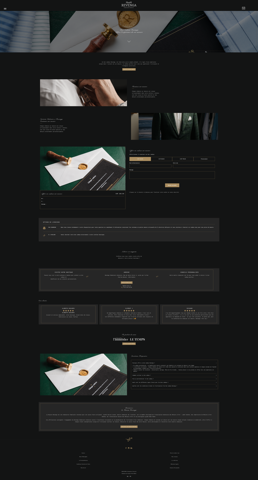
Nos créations (175, 456)
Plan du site (83, 467)
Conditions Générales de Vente (83, 464)
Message (131, 169)
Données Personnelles (174, 467)
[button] (174, 363)
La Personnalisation (83, 460)
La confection (175, 460)
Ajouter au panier (172, 185)
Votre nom (175, 163)
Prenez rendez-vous (126, 282)
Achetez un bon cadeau (129, 69)
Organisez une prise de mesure (129, 426)
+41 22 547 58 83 (127, 287)
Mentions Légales (175, 464)
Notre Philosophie (83, 456)
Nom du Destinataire (134, 163)
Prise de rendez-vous (174, 453)
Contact (83, 453)
